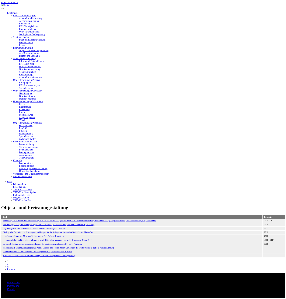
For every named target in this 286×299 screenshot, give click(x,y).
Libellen (23, 131)
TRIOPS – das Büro (22, 189)
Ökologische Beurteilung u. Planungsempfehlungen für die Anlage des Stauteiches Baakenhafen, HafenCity (48, 232)
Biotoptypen (25, 82)
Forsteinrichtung (26, 144)
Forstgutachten (26, 149)
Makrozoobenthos (27, 98)
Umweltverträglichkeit (29, 31)
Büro (9, 181)
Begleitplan (24, 23)
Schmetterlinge (26, 133)
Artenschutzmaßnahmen (30, 77)
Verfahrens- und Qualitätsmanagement (31, 174)
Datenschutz (13, 282)
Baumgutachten (26, 152)
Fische (22, 104)
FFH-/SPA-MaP (26, 64)
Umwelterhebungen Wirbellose (27, 123)
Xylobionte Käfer (27, 139)
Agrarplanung (25, 155)
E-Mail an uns (19, 187)
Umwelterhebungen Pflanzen (27, 80)
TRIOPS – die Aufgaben (24, 192)
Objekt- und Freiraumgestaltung (34, 50)
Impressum (13, 286)
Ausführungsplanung (29, 21)
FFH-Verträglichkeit (28, 26)
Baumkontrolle (26, 163)
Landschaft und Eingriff (24, 15)
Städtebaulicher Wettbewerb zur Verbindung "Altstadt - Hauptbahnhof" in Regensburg (39, 255)
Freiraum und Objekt (23, 47)
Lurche (22, 112)
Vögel (22, 120)
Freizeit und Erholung (29, 56)
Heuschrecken (25, 125)
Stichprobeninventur (28, 147)
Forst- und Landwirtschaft (25, 141)
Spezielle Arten (26, 88)
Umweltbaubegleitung (29, 171)
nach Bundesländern (22, 176)
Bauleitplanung (26, 42)
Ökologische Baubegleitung (32, 34)
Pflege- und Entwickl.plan (31, 61)
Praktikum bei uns (21, 195)
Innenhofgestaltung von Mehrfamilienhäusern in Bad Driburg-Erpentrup (33, 236)
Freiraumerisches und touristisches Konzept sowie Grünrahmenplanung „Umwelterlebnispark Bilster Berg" (48, 240)
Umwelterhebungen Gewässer (27, 90)
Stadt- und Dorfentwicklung (32, 39)
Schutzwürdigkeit (27, 72)
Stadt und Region (21, 37)
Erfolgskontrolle (26, 165)
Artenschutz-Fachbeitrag (30, 18)
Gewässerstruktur (27, 96)
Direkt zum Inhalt (9, 2)
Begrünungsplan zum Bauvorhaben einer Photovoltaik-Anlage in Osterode (34, 228)
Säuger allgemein (27, 117)
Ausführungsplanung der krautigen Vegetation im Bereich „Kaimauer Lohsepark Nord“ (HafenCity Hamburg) (49, 224)
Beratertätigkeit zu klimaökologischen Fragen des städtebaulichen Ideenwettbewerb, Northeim (42, 244)
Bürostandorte (19, 184)
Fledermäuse (25, 106)
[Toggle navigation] (2, 8)
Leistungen (12, 13)
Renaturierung (25, 74)
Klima (22, 45)
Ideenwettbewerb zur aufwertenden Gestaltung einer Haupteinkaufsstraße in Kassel (37, 252)
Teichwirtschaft (26, 157)
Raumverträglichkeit (28, 29)
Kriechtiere (24, 109)
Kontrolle (17, 160)
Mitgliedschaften (21, 197)
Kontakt (11, 289)
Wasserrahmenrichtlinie (30, 66)
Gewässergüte (25, 93)
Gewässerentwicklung (29, 69)
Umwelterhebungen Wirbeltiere (28, 101)
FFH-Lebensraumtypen (30, 85)
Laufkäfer (23, 128)
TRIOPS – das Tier (22, 200)
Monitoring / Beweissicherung (33, 168)
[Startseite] (6, 5)
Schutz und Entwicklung (24, 58)
